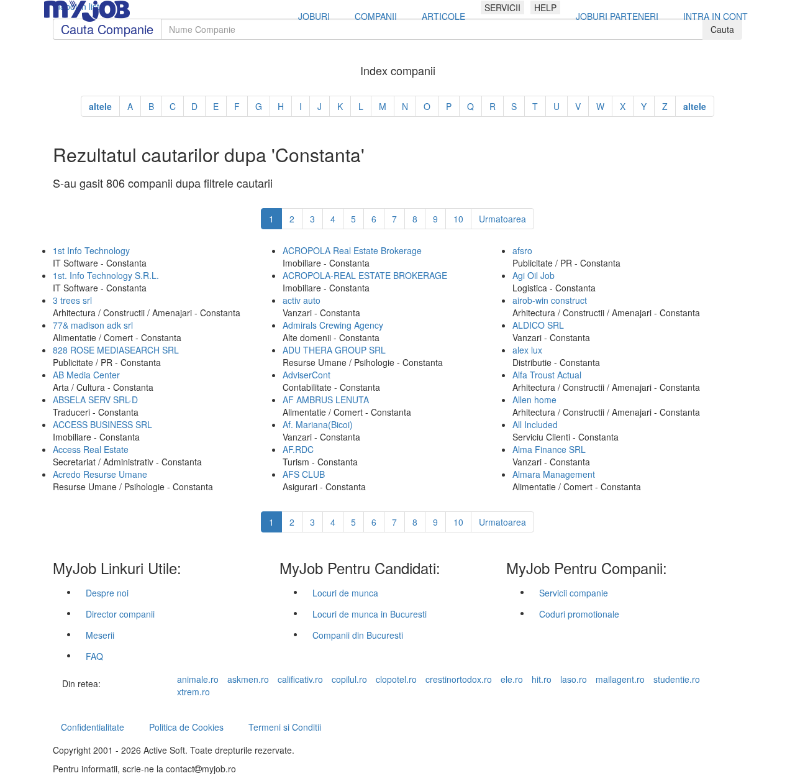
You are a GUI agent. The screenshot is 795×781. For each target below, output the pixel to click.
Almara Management (553, 474)
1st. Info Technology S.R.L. (106, 275)
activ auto (301, 300)
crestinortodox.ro (458, 679)
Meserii (100, 635)
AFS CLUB (304, 474)
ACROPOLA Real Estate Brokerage (352, 250)
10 (458, 218)
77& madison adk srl (93, 325)
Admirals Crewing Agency (333, 325)
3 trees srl (72, 300)
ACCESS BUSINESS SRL (102, 424)
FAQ (94, 656)
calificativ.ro (300, 679)
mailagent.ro (620, 679)
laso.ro (573, 679)
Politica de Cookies (186, 727)
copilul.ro (349, 679)
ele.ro (512, 679)
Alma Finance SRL (549, 449)
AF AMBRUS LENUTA (326, 399)
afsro (522, 250)
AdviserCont (306, 374)
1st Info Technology (91, 250)
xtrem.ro (193, 691)
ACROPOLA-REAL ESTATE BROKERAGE (365, 275)
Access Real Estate (91, 449)
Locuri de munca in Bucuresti (369, 614)
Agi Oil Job (533, 275)
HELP (545, 7)
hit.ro (542, 679)
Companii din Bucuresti (357, 635)
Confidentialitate (92, 727)
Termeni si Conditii (284, 727)
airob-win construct (549, 300)
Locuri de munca (345, 593)
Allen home (534, 399)
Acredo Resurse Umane (100, 474)
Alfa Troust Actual (546, 374)
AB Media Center (86, 374)
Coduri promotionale (579, 614)
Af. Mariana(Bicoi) (318, 424)
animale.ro (198, 679)
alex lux (527, 350)
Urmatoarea (502, 218)
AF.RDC (298, 449)
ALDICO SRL (538, 325)
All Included (535, 424)
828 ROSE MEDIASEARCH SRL (116, 350)
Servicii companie (573, 593)
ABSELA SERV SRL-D (95, 399)
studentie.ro (676, 679)
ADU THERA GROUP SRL (334, 350)
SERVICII (502, 7)
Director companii (120, 614)
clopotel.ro (396, 679)
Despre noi (107, 593)
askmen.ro (248, 679)
